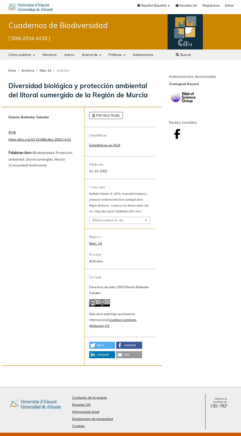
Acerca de (90, 55)
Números (50, 55)
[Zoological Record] (183, 102)
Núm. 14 (45, 70)
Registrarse (211, 5)
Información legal (85, 412)
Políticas (116, 55)
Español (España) (154, 5)
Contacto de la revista (89, 397)
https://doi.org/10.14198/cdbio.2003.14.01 (39, 139)
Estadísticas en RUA (104, 145)
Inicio (12, 70)
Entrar (229, 5)
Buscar (185, 55)
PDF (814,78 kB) (108, 115)
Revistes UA (188, 5)
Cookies (78, 426)
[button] (102, 345)
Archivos (27, 70)
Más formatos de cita (107, 220)
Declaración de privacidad (92, 419)
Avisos (69, 55)
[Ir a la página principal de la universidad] (30, 8)
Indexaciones (143, 55)
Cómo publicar (20, 55)
